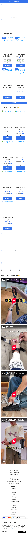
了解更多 (11, 528)
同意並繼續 (22, 531)
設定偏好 (4, 531)
